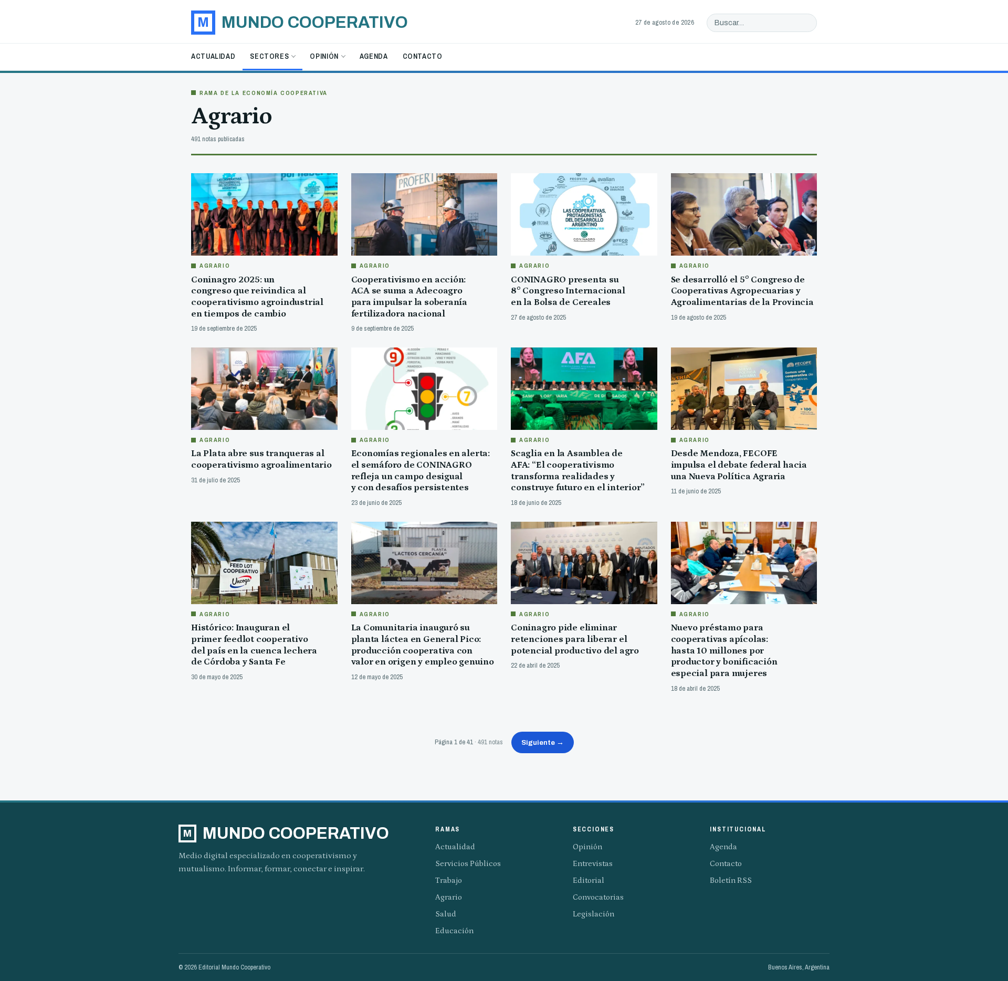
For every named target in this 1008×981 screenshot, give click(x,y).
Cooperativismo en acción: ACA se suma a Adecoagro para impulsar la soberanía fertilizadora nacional (409, 297)
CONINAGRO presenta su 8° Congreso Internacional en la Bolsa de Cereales (568, 291)
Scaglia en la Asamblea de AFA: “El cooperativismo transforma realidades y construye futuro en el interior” (578, 470)
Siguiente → (542, 742)
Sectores (269, 56)
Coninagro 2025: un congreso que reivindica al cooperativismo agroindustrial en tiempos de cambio (257, 297)
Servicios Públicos (468, 863)
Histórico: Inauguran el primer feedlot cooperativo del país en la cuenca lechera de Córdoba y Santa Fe (254, 645)
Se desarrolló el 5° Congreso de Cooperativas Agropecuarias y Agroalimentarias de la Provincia (742, 291)
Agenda (374, 56)
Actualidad (213, 56)
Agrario (448, 897)
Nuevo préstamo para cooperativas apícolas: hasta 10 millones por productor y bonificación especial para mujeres (724, 651)
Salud (445, 914)
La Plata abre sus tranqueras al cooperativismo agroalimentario (261, 459)
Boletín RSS (731, 880)
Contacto (423, 56)
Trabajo (448, 880)
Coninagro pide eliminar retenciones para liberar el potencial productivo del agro (575, 639)
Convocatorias (598, 897)
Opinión (324, 56)
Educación (454, 930)
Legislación (593, 914)
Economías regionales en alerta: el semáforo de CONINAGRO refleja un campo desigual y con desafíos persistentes (420, 470)
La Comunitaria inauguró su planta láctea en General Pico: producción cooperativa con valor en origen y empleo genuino (422, 645)
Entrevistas (593, 863)
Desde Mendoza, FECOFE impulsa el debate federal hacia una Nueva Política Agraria (739, 464)
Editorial (588, 880)
